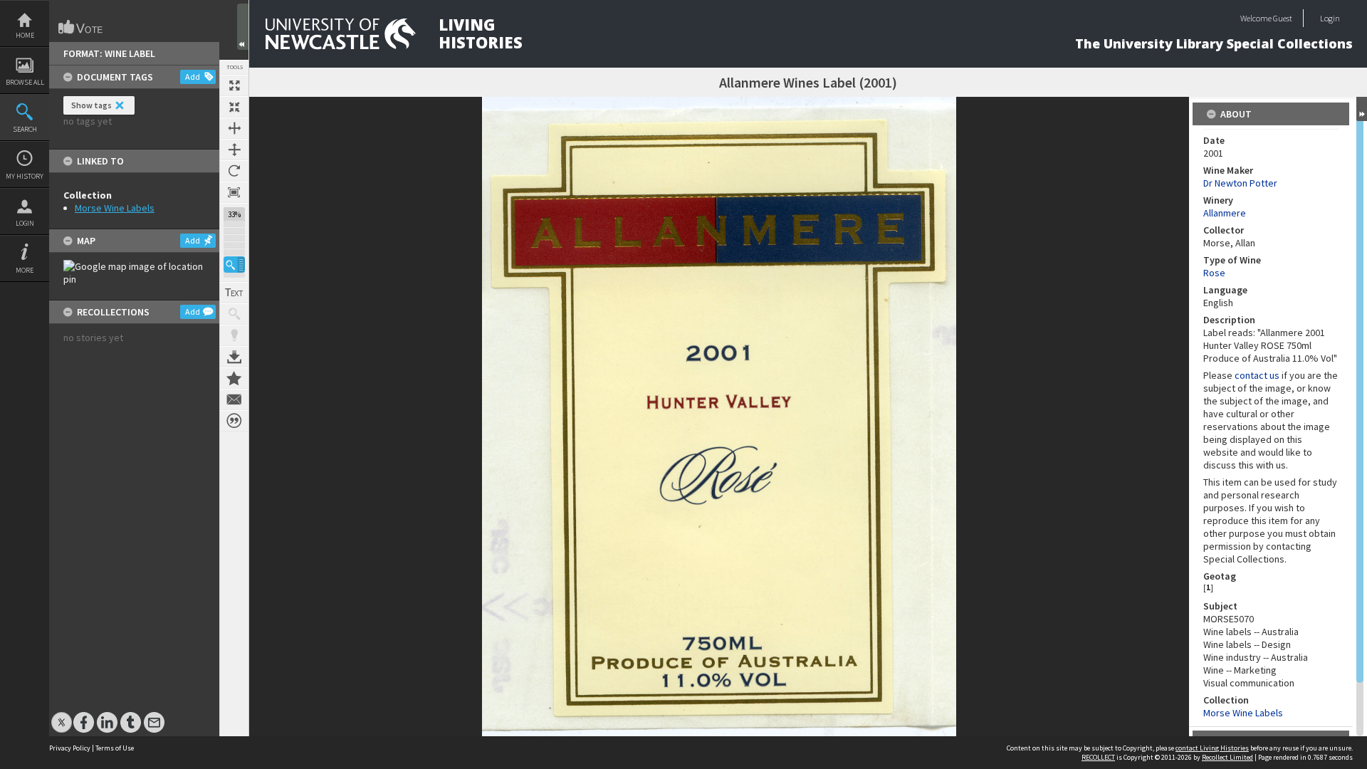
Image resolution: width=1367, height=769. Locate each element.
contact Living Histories (1212, 748)
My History (24, 176)
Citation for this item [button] (234, 420)
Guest (1282, 18)
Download (234, 356)
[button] (234, 264)
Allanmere (1224, 212)
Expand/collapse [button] (1361, 109)
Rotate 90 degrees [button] (234, 171)
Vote (81, 27)
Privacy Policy (69, 748)
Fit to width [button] (234, 128)
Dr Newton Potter (1240, 183)
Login (25, 223)
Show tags (91, 105)
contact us (1257, 375)
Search (25, 129)
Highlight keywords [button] (234, 335)
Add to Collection (234, 378)
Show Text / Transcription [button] (234, 292)
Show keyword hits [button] (234, 314)
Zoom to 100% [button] (234, 192)
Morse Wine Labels (114, 208)
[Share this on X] (61, 715)
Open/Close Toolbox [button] (242, 27)
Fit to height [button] (234, 149)
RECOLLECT (1098, 757)
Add (192, 76)
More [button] (24, 270)
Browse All (25, 82)
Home (25, 35)
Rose (1214, 272)
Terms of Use (114, 748)
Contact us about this (234, 399)
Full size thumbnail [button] (234, 85)
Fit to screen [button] (234, 106)
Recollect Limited (1227, 757)
